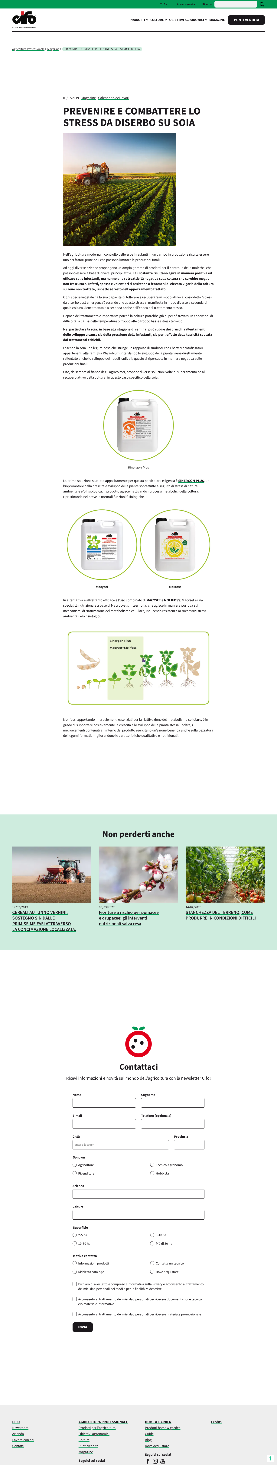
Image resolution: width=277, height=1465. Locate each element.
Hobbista (162, 1173)
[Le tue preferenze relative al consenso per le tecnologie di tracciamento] (270, 1458)
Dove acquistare (167, 1272)
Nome (77, 1094)
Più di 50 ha (164, 1243)
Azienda (78, 1186)
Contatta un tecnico (170, 1263)
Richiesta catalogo (91, 1272)
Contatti (18, 1446)
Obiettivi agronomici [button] (186, 20)
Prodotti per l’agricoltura (97, 1427)
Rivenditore (86, 1173)
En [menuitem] (166, 4)
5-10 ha (161, 1235)
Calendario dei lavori (113, 98)
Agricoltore (86, 1165)
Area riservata (186, 4)
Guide (149, 1434)
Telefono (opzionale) (156, 1115)
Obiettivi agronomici (94, 1434)
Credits (216, 1422)
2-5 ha (82, 1235)
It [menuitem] (160, 4)
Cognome (148, 1094)
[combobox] (138, 1215)
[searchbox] (76, 1214)
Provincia (181, 1136)
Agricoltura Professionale (28, 49)
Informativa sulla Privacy (145, 1284)
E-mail (77, 1115)
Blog (148, 1440)
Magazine (217, 20)
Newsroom (20, 1427)
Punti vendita (246, 20)
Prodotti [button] (137, 20)
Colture (78, 1207)
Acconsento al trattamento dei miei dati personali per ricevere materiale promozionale (139, 1314)
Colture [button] (157, 20)
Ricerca (207, 4)
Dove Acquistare (157, 1446)
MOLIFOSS (172, 600)
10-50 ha (84, 1243)
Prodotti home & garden (163, 1427)
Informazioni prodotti (93, 1263)
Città (76, 1136)
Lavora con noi (23, 1440)
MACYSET (153, 600)
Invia (82, 1327)
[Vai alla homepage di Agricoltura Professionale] (24, 27)
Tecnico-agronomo (169, 1165)
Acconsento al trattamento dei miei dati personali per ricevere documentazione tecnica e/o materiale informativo (140, 1301)
